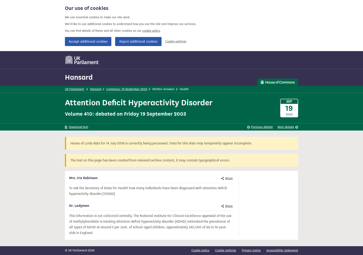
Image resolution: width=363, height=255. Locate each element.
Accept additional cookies (88, 42)
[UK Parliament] (82, 60)
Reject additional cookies (138, 42)
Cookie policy (200, 250)
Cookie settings (175, 41)
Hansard (79, 77)
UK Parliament (74, 89)
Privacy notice (251, 250)
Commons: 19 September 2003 (126, 89)
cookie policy (151, 31)
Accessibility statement (282, 250)
